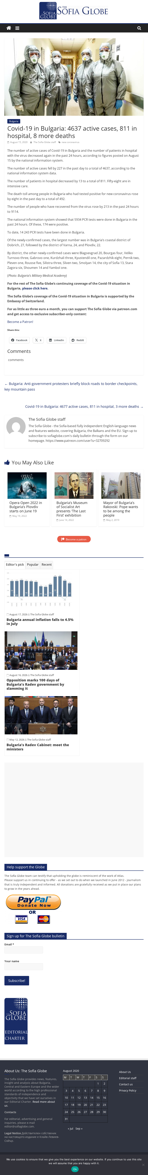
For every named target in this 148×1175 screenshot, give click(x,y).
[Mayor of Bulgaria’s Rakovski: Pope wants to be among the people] (120, 475)
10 (66, 1097)
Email (9, 944)
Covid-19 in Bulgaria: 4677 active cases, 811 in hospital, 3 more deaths (84, 406)
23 (104, 1105)
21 (91, 1105)
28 (91, 1112)
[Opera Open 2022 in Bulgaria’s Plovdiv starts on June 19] (27, 475)
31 (66, 1119)
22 (98, 1105)
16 (104, 1097)
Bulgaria (13, 121)
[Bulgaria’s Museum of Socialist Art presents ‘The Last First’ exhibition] (74, 475)
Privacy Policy (127, 1090)
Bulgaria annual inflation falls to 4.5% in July (40, 621)
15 (98, 1097)
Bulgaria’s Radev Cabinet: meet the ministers (38, 746)
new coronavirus (70, 142)
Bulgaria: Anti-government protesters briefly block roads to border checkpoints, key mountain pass (71, 386)
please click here (34, 288)
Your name (11, 961)
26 (79, 1112)
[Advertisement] (74, 810)
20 (85, 1105)
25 (72, 1112)
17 (66, 1105)
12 (79, 1097)
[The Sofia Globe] (8, 28)
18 (72, 1105)
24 (66, 1112)
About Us (125, 1072)
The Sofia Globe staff (45, 142)
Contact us (126, 1084)
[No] (143, 1165)
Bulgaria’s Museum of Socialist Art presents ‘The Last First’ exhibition (71, 509)
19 (79, 1105)
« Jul (70, 1128)
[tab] (14, 565)
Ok (75, 1169)
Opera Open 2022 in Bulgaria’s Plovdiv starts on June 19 (25, 506)
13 (85, 1097)
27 (85, 1112)
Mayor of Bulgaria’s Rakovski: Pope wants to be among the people (120, 509)
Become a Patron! (20, 322)
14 (91, 1097)
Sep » (79, 1128)
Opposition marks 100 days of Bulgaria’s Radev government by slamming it (35, 684)
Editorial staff (127, 1078)
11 (72, 1097)
